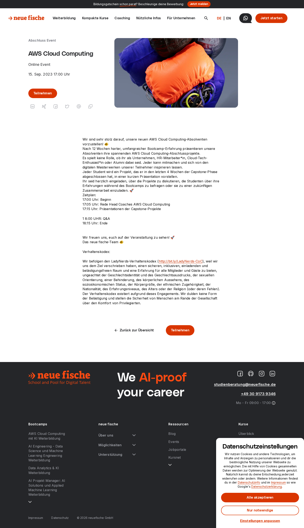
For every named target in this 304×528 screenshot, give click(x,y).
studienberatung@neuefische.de (245, 384)
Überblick (246, 434)
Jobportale (177, 449)
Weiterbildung (64, 18)
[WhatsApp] (245, 18)
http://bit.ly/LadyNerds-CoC (180, 261)
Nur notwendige (260, 510)
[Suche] (206, 18)
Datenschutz (60, 518)
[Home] (26, 18)
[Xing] (44, 106)
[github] (251, 373)
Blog (172, 434)
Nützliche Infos (148, 18)
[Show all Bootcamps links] (30, 502)
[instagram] (261, 373)
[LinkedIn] (32, 106)
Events (173, 442)
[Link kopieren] (90, 106)
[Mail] (79, 106)
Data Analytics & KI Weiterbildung (43, 470)
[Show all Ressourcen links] (170, 465)
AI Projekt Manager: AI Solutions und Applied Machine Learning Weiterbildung (46, 488)
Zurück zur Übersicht (137, 330)
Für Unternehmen (181, 18)
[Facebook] (55, 106)
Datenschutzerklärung (266, 486)
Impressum (35, 518)
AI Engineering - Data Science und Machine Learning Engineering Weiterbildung (45, 453)
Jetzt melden (199, 4)
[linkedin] (272, 373)
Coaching (122, 18)
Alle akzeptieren (260, 497)
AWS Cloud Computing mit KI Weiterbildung (46, 436)
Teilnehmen (43, 93)
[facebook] (240, 373)
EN (228, 18)
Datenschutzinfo (249, 482)
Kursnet (174, 457)
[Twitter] (67, 106)
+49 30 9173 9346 (258, 394)
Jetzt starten (271, 18)
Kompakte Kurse (95, 18)
